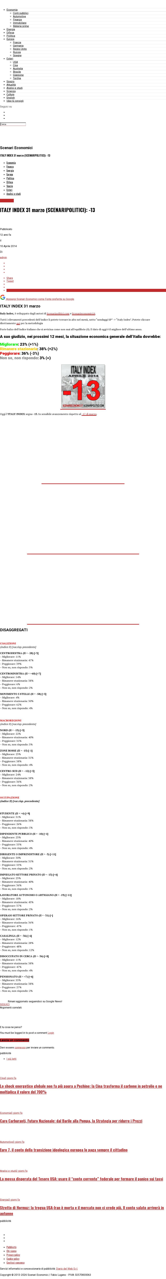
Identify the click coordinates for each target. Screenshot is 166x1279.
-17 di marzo (89, 414)
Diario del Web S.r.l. (67, 1268)
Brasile (17, 71)
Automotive (19, 16)
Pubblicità (11, 1247)
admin (3, 257)
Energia (10, 29)
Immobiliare (19, 22)
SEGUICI (5, 1004)
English (10, 97)
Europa (10, 39)
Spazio (10, 81)
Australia (18, 68)
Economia (12, 9)
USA (15, 62)
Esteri (9, 58)
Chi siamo (11, 1251)
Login (51, 1032)
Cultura (10, 94)
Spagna (17, 55)
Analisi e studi (14, 88)
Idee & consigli (15, 100)
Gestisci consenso (15, 1263)
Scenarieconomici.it (83, 313)
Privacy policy (13, 1255)
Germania (18, 45)
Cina (15, 65)
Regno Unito (20, 49)
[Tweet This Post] (86, 266)
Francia (17, 42)
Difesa (10, 32)
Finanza (17, 19)
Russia (17, 52)
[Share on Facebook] (86, 263)
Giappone (18, 75)
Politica (10, 35)
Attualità (11, 84)
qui (18, 323)
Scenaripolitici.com (58, 313)
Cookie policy (12, 1259)
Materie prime (21, 26)
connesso (20, 1047)
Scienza (11, 91)
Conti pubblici (20, 13)
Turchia (17, 78)
